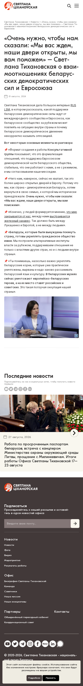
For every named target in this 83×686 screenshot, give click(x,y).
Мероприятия (12, 642)
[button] (74, 474)
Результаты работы (15, 648)
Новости (10, 622)
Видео (8, 637)
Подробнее (34, 678)
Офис (8, 658)
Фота (7, 632)
